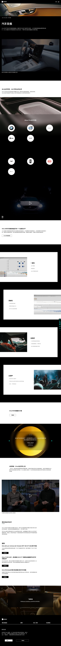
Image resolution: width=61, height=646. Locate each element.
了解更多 (22, 640)
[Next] (52, 441)
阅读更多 (5, 565)
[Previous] (9, 441)
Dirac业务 (5, 17)
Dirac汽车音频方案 (7, 235)
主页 (2, 17)
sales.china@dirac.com (27, 601)
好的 (9, 640)
